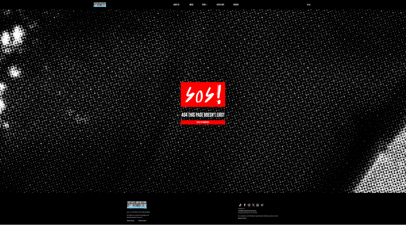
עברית (308, 5)
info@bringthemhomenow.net (247, 211)
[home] (99, 4)
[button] (205, 5)
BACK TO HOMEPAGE (203, 122)
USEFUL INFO (220, 5)
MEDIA (191, 5)
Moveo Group (242, 218)
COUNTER (236, 5)
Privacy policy (142, 220)
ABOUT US (176, 5)
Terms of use (130, 220)
